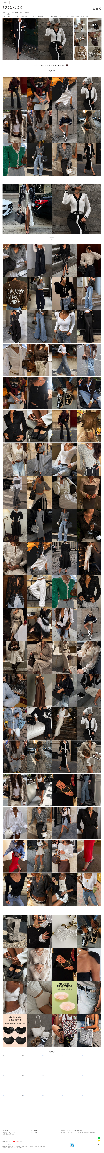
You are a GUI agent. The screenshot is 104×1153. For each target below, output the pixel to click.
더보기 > (52, 71)
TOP (30, 16)
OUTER (34, 16)
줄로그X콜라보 (24, 16)
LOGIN (4, 12)
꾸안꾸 (87, 16)
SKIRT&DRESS (41, 16)
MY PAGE (21, 12)
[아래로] (99, 1144)
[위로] (99, 1142)
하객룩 (77, 16)
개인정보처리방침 (15, 1141)
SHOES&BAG (54, 16)
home (4, 1141)
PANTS (47, 16)
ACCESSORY (61, 16)
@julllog (52, 1052)
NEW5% (8, 16)
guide (21, 1141)
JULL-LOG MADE (15, 16)
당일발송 (82, 16)
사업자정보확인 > (43, 1146)
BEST (4, 16)
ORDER (16, 12)
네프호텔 (67, 16)
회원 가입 (8, 12)
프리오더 (73, 16)
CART (13, 12)
